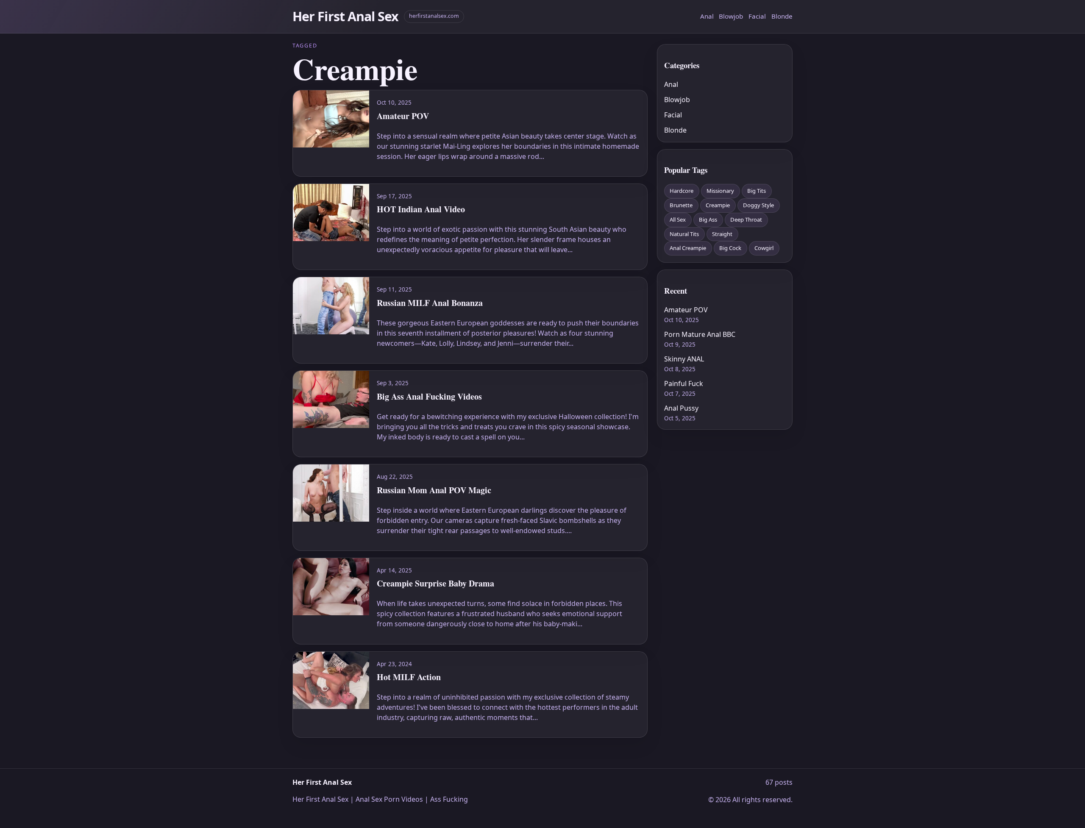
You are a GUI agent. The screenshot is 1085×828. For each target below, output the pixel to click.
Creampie (718, 205)
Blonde (782, 16)
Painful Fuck (683, 383)
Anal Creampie (688, 248)
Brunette (681, 205)
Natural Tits (684, 234)
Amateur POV (686, 309)
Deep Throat (746, 219)
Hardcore (681, 190)
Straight (722, 234)
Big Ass (708, 219)
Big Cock (730, 248)
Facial (757, 16)
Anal (707, 16)
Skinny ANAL (684, 359)
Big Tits (756, 190)
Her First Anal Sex (345, 16)
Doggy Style (758, 205)
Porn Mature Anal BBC (699, 334)
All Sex (678, 219)
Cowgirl (763, 248)
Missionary (720, 190)
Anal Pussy (681, 408)
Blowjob (731, 16)
